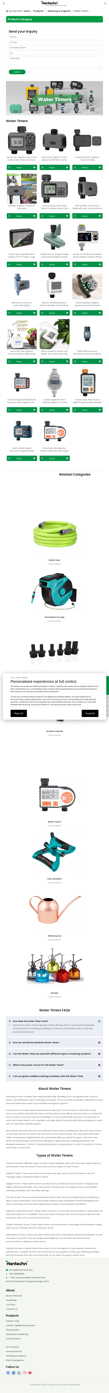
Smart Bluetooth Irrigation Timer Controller (87, 158)
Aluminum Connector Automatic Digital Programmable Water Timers (21, 304)
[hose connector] (54, 647)
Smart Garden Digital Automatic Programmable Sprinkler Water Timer (21, 449)
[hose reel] (54, 590)
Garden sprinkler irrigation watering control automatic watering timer (87, 304)
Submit (17, 72)
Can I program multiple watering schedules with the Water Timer (46, 1076)
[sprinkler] (54, 851)
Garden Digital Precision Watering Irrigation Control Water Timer (54, 401)
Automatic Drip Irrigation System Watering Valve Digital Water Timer (54, 449)
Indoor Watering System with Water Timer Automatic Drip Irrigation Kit (54, 352)
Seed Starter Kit (14, 1351)
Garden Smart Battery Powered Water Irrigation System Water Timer (87, 255)
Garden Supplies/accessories (20, 1325)
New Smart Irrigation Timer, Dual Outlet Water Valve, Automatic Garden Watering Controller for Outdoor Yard (22, 158)
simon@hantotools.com (21, 1270)
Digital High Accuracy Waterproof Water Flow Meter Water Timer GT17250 (87, 352)
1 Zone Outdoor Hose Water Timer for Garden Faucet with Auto (54, 207)
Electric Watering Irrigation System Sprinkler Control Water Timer (54, 304)
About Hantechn (14, 1295)
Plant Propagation (15, 1360)
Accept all (90, 713)
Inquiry (19, 167)
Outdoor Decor (13, 1338)
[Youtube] (30, 1373)
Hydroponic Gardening (17, 1334)
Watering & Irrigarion (16, 1355)
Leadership (11, 1300)
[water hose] (54, 533)
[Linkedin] (13, 1373)
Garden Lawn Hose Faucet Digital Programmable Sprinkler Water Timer (87, 401)
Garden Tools (12, 1321)
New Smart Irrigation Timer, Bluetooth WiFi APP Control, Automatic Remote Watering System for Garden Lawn (54, 158)
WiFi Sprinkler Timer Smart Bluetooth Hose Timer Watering (87, 207)
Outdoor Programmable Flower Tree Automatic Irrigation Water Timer (22, 401)
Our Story (10, 1304)
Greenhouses (12, 1329)
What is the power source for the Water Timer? (36, 1065)
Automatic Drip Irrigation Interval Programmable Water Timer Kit (21, 352)
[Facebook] (8, 1373)
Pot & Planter (12, 1347)
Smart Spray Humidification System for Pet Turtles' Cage (21, 255)
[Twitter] (19, 1373)
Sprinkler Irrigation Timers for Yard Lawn (22, 207)
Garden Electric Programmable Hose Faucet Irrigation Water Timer (54, 255)
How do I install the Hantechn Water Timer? (34, 1042)
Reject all (18, 713)
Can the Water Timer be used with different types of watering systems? (50, 1053)
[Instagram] (24, 1373)
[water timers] (54, 98)
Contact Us (11, 1309)
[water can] (54, 908)
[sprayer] (54, 965)
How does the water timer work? (28, 1021)
